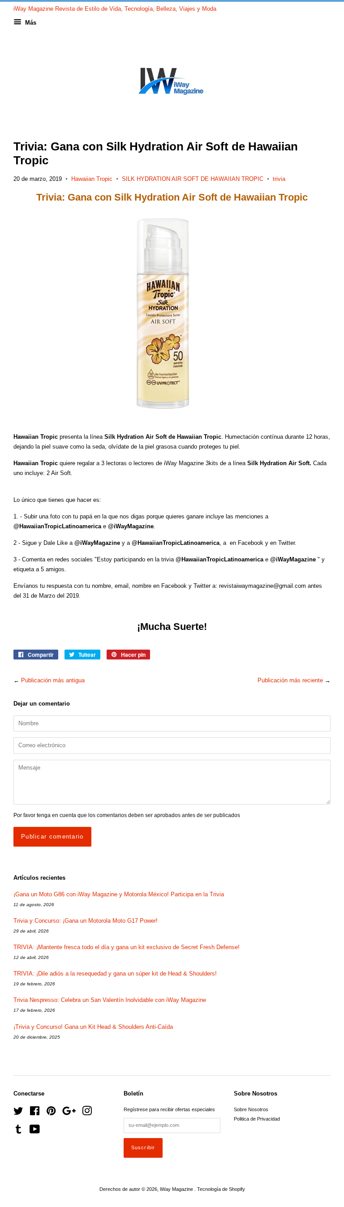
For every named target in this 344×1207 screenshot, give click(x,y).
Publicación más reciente (290, 680)
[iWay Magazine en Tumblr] (18, 1131)
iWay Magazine (177, 1189)
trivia (279, 178)
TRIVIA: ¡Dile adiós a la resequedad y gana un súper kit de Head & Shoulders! (115, 973)
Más (29, 22)
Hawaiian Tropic (91, 178)
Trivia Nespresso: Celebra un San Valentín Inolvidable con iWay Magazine (109, 1000)
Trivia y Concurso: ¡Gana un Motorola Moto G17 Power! (85, 920)
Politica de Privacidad (257, 1118)
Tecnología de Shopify (221, 1189)
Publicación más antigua (53, 680)
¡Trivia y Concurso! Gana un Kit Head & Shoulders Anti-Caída (93, 1026)
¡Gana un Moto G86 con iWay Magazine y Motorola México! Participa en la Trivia (118, 894)
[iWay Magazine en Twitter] (18, 1113)
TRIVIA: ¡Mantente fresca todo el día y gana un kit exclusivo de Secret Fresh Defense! (126, 947)
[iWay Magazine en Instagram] (87, 1113)
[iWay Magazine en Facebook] (35, 1113)
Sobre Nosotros (251, 1109)
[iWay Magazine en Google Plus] (69, 1113)
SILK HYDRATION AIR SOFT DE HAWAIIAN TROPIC (192, 178)
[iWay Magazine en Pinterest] (51, 1113)
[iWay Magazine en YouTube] (35, 1131)
